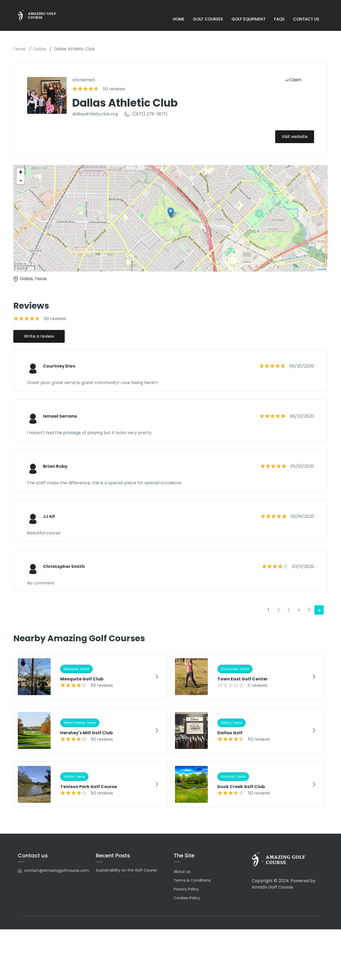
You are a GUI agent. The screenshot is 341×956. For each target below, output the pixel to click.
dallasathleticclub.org (95, 114)
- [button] (21, 180)
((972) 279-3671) (150, 114)
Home (178, 19)
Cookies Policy (187, 898)
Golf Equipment (249, 19)
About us (182, 871)
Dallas (39, 49)
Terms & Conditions (192, 880)
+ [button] (20, 172)
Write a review (39, 336)
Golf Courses (208, 19)
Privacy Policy (186, 889)
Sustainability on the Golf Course (126, 870)
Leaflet (321, 269)
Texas (19, 49)
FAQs (279, 19)
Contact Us (306, 19)
